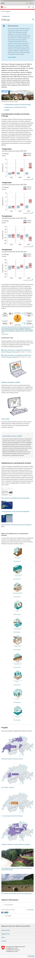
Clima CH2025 (12, 57)
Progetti (7, 110)
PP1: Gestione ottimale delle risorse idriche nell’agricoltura (16, 893)
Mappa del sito (5, 934)
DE (26, 3)
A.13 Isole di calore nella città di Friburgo (11, 816)
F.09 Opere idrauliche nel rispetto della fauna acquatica (15, 844)
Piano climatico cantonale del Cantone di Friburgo (15, 524)
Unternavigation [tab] (6, 11)
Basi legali (31, 956)
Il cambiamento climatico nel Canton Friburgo (18, 104)
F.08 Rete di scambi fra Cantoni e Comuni (12, 758)
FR (28, 3)
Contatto (3, 941)
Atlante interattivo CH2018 (10, 382)
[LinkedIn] (7, 912)
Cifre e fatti (5, 419)
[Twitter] (4, 912)
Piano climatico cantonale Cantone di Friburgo (14, 498)
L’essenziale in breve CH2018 (12, 436)
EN (33, 3)
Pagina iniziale (5, 930)
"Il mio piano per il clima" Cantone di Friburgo (14, 511)
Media (3, 937)
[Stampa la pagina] (33, 19)
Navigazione (6, 16)
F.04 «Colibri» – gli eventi (7, 787)
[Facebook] (2, 912)
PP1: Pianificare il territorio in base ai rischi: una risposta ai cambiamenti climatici (16, 869)
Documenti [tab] (9, 905)
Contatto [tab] (8, 916)
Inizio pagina (30, 909)
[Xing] (6, 912)
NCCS (5, 7)
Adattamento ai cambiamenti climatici (15, 107)
